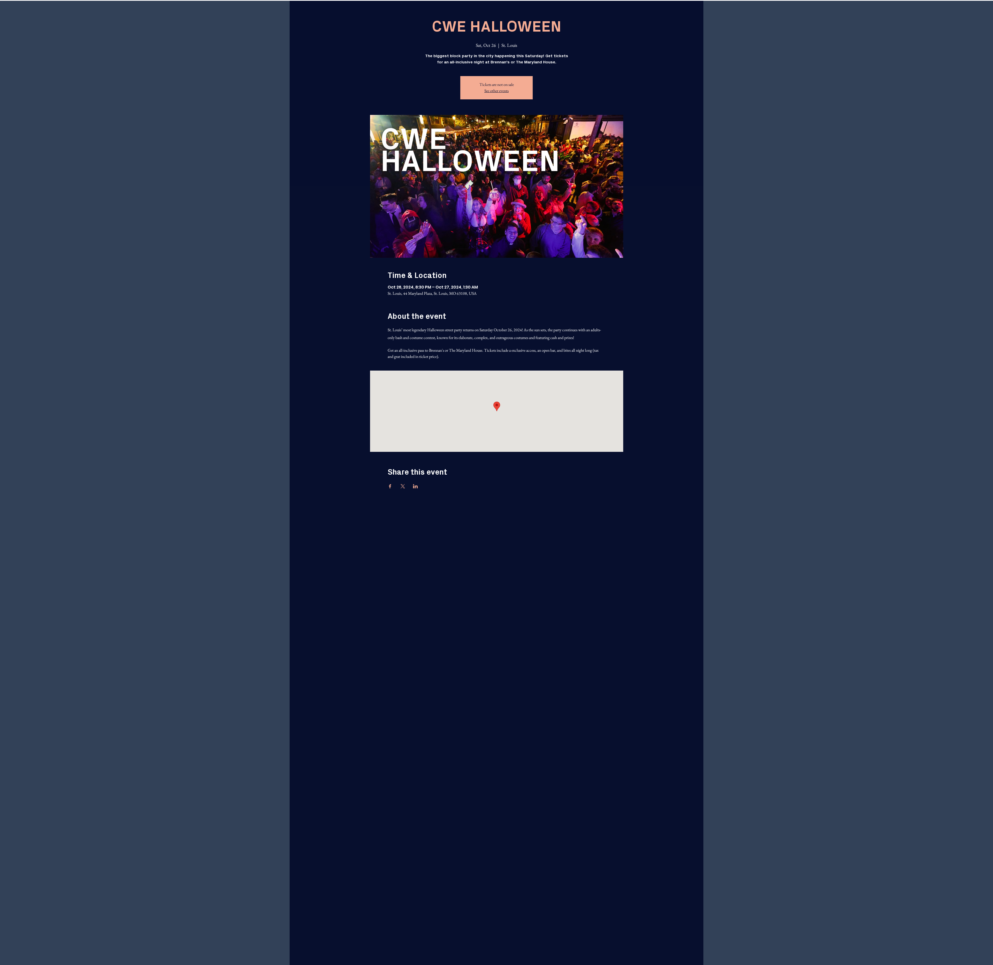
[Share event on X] (402, 486)
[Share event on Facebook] (390, 486)
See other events (496, 90)
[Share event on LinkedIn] (415, 486)
